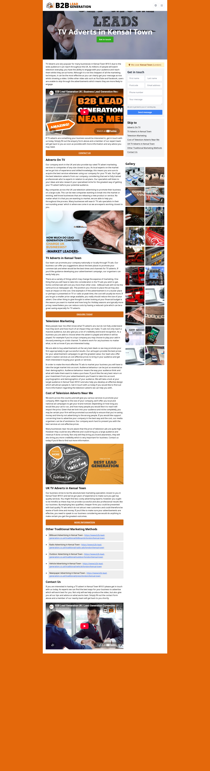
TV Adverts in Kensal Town (139, 131)
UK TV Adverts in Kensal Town (141, 143)
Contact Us (132, 152)
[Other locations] (155, 5)
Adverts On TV (133, 127)
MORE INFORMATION (84, 522)
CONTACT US (85, 153)
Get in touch (105, 39)
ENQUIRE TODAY (85, 314)
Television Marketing (136, 135)
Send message (145, 112)
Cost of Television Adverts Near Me (143, 139)
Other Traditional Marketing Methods (144, 148)
